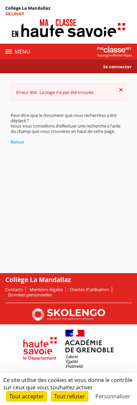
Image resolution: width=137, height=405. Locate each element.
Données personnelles (30, 294)
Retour (17, 142)
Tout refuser (69, 396)
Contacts (14, 289)
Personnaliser (112, 396)
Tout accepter (26, 396)
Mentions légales (46, 289)
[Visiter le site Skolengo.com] (68, 319)
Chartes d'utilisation (89, 289)
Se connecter (117, 67)
